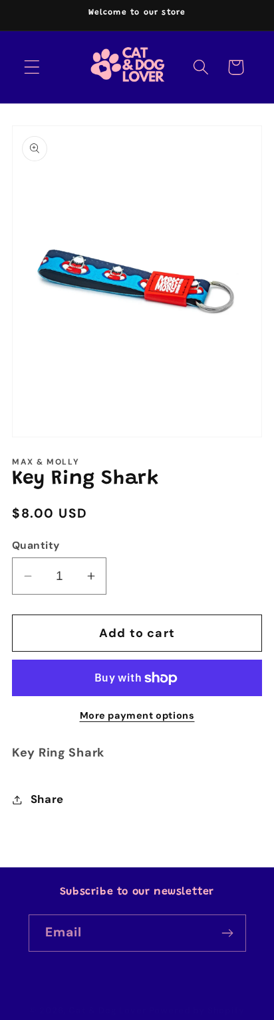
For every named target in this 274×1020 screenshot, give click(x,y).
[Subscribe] (227, 933)
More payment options (137, 715)
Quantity (36, 545)
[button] (32, 67)
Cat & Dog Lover (107, 1010)
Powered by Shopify (197, 1010)
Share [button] (47, 799)
